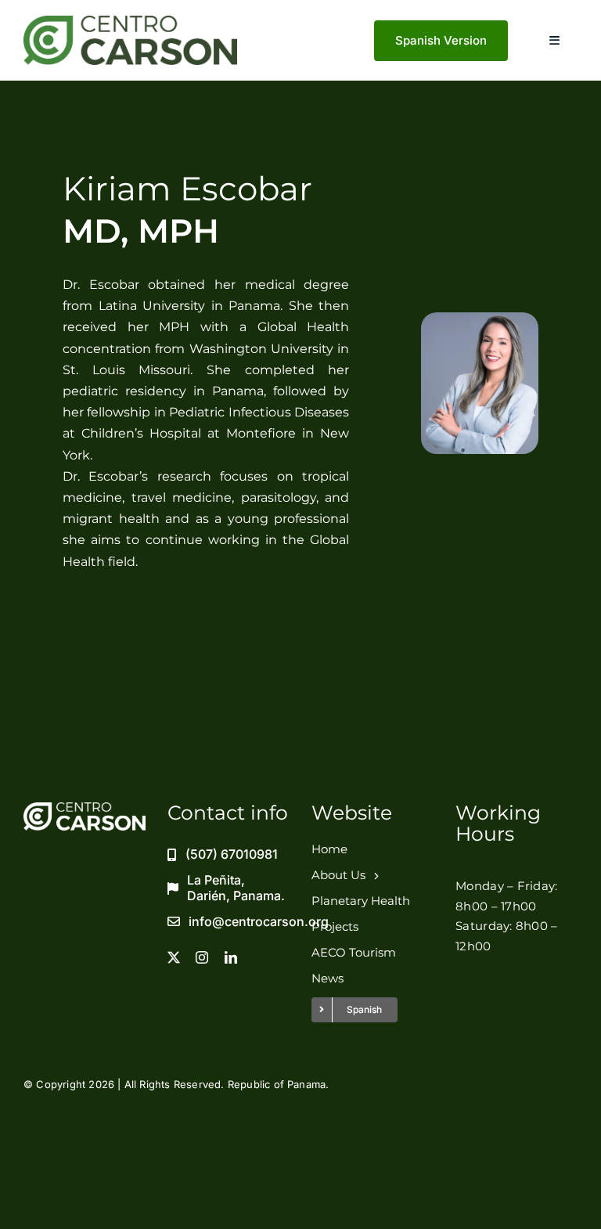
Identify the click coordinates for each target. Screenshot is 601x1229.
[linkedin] (231, 957)
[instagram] (202, 957)
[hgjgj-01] (130, 22)
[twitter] (173, 957)
